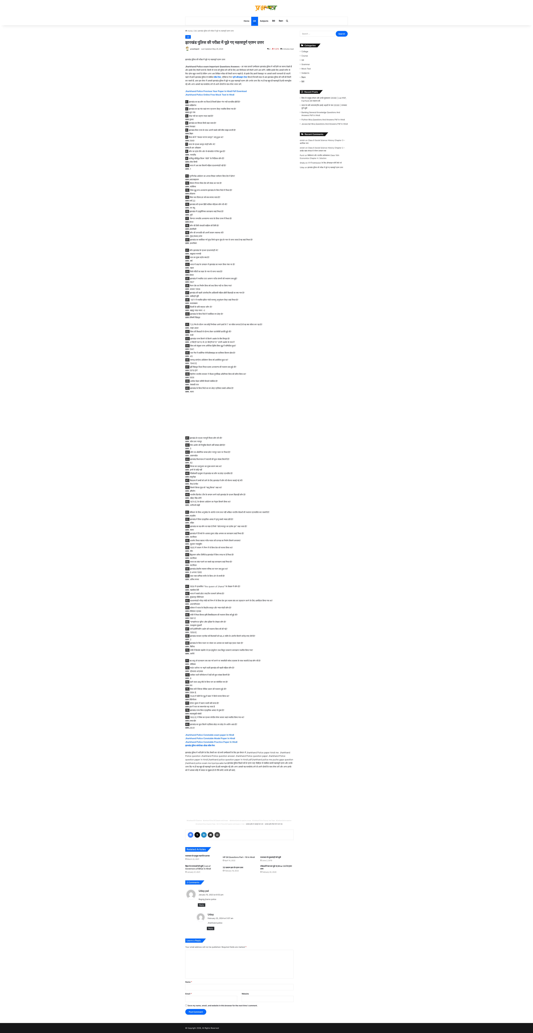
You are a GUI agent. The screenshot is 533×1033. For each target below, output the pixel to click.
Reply (201, 905)
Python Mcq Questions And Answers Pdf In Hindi (323, 119)
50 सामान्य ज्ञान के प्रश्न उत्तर (233, 867)
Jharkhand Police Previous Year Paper (264, 820)
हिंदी (273, 21)
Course (304, 56)
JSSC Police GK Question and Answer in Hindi (231, 824)
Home (246, 21)
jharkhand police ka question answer (241, 820)
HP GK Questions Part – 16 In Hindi (239, 857)
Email (188, 994)
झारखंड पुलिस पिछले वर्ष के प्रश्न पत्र (273, 824)
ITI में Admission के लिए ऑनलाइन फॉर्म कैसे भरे (325, 163)
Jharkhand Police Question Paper (206, 824)
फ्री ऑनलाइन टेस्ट (239, 77)
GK (254, 21)
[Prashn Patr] (266, 8)
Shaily (302, 163)
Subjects (264, 21)
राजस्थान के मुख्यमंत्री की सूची (270, 857)
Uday (211, 914)
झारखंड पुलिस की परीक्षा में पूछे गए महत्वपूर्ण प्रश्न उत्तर (325, 167)
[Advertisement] (239, 416)
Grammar (305, 64)
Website (245, 994)
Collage (304, 51)
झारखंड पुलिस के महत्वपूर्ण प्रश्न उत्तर (254, 824)
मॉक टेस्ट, (217, 77)
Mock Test (306, 69)
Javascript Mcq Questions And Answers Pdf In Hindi (324, 124)
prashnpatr (194, 49)
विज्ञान (281, 21)
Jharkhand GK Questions (195, 820)
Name (188, 982)
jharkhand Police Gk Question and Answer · (216, 820)
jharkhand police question (284, 820)
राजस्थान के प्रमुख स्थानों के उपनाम (197, 856)
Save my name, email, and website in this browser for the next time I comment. (222, 1005)
